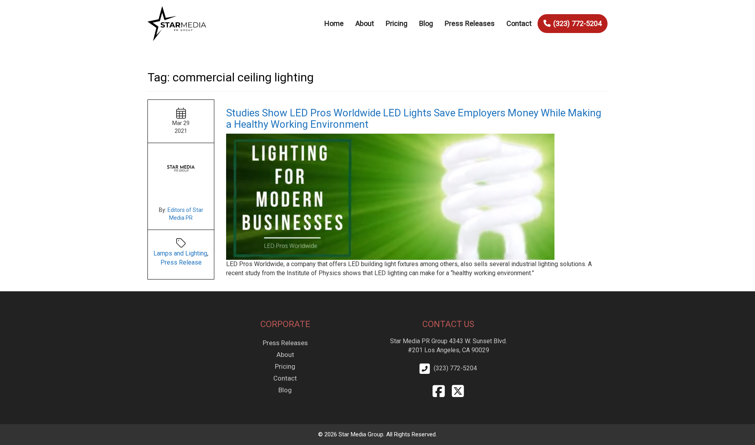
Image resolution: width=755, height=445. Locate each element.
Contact (519, 23)
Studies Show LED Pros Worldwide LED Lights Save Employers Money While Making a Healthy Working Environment (413, 118)
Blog (426, 23)
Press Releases (470, 23)
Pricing (396, 23)
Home (334, 23)
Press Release (181, 262)
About (364, 23)
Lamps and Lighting (180, 253)
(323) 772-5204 (577, 23)
